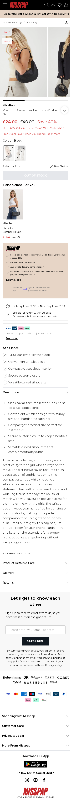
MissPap (9, 102)
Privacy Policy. (36, 668)
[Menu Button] (5, 5)
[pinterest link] (34, 783)
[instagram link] (26, 783)
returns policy (51, 315)
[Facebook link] (43, 783)
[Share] (64, 22)
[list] (34, 62)
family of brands (34, 657)
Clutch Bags (32, 22)
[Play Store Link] (34, 767)
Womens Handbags (12, 22)
